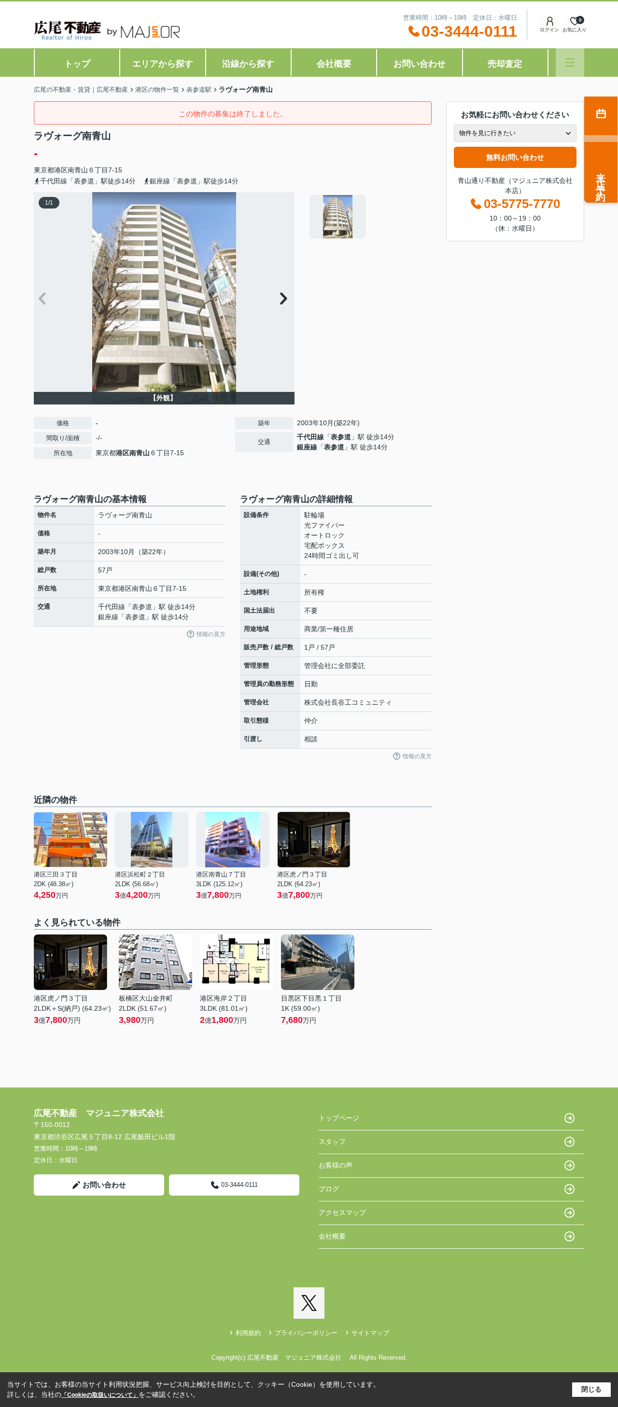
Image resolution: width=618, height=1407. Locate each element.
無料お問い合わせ (515, 157)
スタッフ (332, 1141)
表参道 (341, 437)
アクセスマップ (342, 1212)
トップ (77, 64)
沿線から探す (248, 64)
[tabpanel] (369, 216)
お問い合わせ (419, 64)
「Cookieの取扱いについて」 (100, 1395)
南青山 (78, 170)
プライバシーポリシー (306, 1333)
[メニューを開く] (570, 62)
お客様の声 (335, 1165)
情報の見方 (211, 634)
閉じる (591, 1389)
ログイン (549, 29)
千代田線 (310, 437)
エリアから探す (162, 64)
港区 (61, 170)
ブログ (329, 1189)
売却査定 (505, 64)
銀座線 (307, 447)
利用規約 (248, 1333)
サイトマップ (370, 1333)
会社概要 (334, 64)
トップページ (339, 1118)
